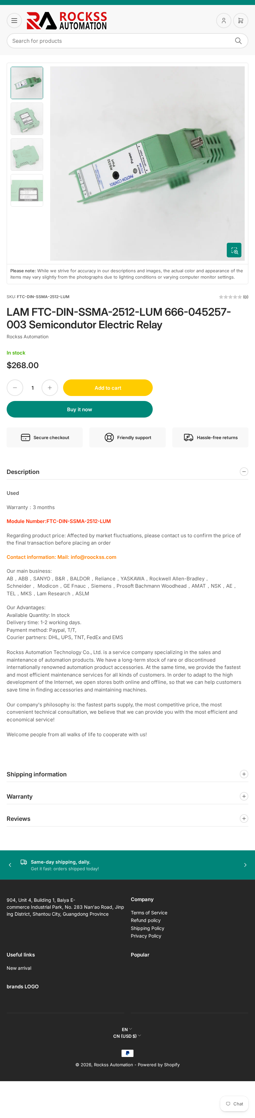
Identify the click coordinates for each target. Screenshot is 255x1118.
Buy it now (79, 409)
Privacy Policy (146, 936)
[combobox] (127, 40)
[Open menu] (14, 20)
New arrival (19, 968)
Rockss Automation (27, 336)
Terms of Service (149, 912)
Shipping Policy (147, 928)
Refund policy (146, 920)
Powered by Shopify (159, 1064)
